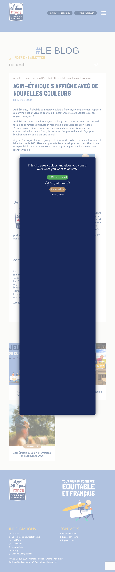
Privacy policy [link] (57, 194)
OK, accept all (58, 177)
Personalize (57, 189)
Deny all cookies (58, 183)
